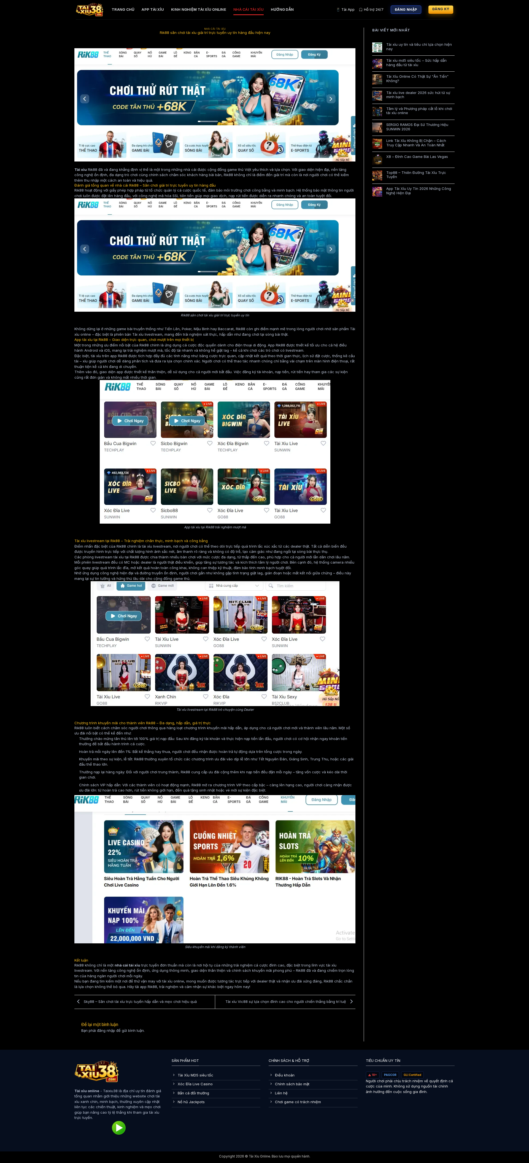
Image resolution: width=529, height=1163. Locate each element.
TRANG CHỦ (123, 9)
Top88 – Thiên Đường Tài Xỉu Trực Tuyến (416, 175)
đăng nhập (106, 1030)
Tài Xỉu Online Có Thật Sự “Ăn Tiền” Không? (417, 78)
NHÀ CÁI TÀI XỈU (248, 9)
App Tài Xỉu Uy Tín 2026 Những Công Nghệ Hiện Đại (418, 191)
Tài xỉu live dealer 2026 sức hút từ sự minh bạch (418, 95)
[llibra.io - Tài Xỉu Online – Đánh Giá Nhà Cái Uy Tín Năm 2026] (89, 9)
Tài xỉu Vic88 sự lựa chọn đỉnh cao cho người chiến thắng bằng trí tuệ (286, 1001)
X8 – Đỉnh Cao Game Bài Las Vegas (417, 157)
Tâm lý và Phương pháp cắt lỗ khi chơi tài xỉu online (419, 111)
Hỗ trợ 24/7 (371, 9)
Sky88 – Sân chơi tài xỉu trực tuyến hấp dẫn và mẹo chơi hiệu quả (140, 1001)
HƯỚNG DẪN (282, 9)
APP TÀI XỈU (153, 9)
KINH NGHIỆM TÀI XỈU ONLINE (198, 9)
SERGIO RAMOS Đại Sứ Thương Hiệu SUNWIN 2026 (417, 127)
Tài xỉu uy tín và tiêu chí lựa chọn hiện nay (419, 46)
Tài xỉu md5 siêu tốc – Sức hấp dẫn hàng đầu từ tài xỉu (416, 62)
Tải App (345, 9)
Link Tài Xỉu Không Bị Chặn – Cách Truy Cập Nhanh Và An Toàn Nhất (416, 143)
